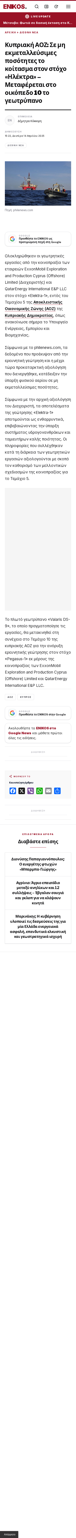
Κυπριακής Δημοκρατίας (29, 315)
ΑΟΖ (10, 697)
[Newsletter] (46, 6)
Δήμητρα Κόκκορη (30, 121)
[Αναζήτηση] (36, 6)
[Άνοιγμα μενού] (68, 6)
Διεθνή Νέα (29, 32)
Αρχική (10, 32)
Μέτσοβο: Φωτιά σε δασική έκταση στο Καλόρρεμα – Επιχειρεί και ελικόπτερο (38, 23)
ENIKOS (15, 6)
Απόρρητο (9, 1534)
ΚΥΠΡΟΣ (25, 697)
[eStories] (56, 6)
